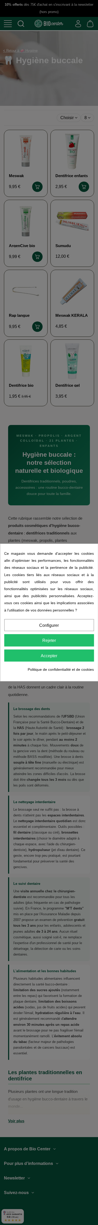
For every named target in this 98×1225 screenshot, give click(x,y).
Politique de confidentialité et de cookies (61, 669)
